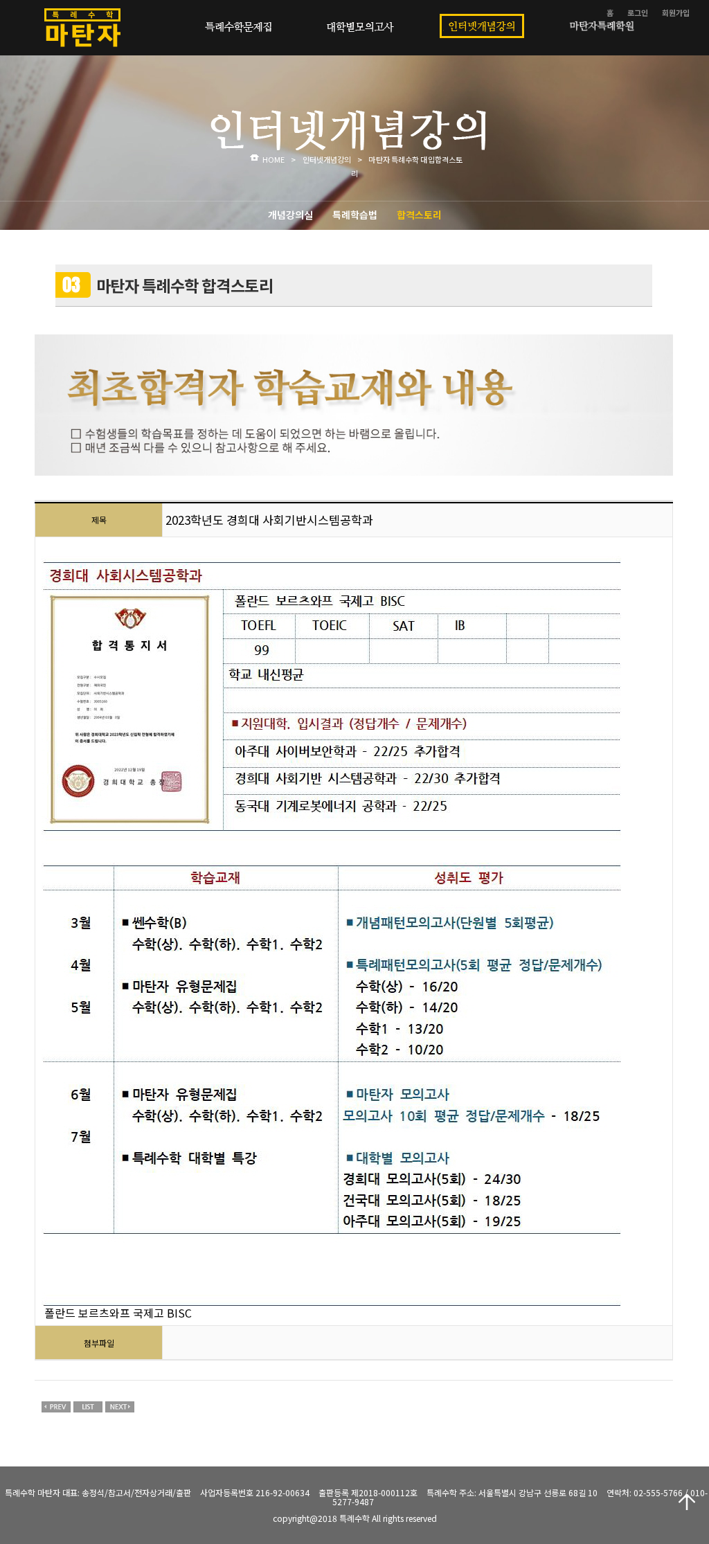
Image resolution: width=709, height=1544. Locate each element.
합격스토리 (419, 215)
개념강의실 (290, 215)
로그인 (637, 12)
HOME (273, 159)
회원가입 (676, 12)
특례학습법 (354, 215)
